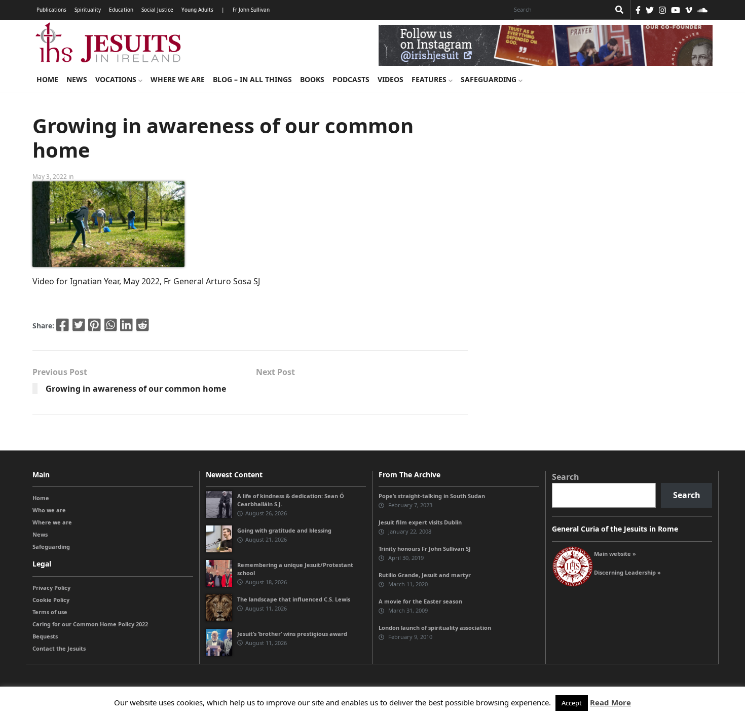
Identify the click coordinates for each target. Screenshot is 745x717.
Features (430, 79)
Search (565, 476)
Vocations (116, 79)
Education (121, 9)
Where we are (178, 79)
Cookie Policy (50, 599)
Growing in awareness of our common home (136, 388)
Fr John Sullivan (251, 9)
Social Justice (157, 9)
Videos (390, 79)
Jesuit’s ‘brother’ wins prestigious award (292, 633)
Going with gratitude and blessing (284, 530)
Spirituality (87, 9)
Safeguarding (489, 79)
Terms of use (49, 612)
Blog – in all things (252, 79)
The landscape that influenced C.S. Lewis (293, 599)
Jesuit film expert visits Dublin (420, 522)
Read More (610, 702)
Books (312, 79)
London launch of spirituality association (435, 627)
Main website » (615, 553)
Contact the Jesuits (59, 648)
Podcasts (350, 79)
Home (47, 79)
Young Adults (197, 9)
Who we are (49, 510)
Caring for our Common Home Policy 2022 (90, 624)
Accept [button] (572, 702)
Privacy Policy (51, 587)
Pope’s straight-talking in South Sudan (432, 496)
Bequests (45, 636)
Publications (51, 9)
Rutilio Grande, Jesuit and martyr (425, 575)
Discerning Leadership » (627, 572)
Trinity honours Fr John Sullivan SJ (425, 548)
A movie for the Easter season (420, 601)
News (76, 79)
